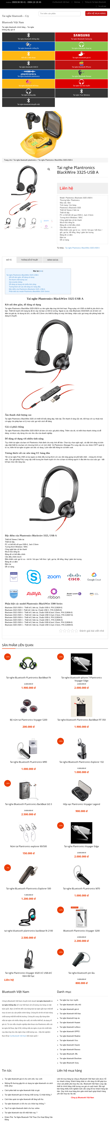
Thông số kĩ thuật (29, 260)
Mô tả (9, 260)
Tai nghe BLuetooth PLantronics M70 (81, 888)
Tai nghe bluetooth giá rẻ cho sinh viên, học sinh (23, 1079)
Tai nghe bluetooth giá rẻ (81, 58)
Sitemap (77, 2)
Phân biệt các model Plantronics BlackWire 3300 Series (29, 291)
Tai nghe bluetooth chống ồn (28, 48)
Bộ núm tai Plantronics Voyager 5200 (28, 719)
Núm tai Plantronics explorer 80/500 (28, 846)
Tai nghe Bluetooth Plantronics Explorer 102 (81, 762)
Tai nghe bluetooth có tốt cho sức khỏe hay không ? (25, 1104)
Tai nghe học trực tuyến (81, 86)
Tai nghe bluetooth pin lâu (81, 972)
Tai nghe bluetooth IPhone (81, 67)
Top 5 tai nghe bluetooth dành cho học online (22, 1108)
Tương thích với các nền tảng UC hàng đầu (25, 287)
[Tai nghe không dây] (28, 91)
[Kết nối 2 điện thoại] (28, 53)
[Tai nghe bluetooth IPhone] (81, 63)
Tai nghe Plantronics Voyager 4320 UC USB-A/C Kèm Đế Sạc (28, 974)
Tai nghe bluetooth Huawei (70, 1023)
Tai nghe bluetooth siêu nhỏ (70, 1005)
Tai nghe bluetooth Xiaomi (70, 1045)
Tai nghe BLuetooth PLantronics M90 (28, 762)
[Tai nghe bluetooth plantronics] (28, 72)
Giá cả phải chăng (15, 282)
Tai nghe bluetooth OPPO (70, 1031)
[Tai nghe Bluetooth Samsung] (81, 35)
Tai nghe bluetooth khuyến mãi (28, 104)
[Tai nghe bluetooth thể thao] (28, 82)
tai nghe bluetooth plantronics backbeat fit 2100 (28, 930)
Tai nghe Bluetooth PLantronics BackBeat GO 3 (28, 804)
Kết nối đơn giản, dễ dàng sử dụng (21, 277)
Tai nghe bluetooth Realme (70, 1036)
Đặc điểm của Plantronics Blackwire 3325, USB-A (27, 289)
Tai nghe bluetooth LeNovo (70, 1027)
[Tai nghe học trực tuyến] (81, 82)
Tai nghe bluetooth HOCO (28, 67)
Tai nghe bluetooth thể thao (28, 86)
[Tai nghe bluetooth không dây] (28, 35)
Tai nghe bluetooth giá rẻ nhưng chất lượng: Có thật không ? (28, 1095)
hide (41, 271)
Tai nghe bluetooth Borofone (70, 1058)
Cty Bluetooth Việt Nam (60, 2)
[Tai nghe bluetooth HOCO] (28, 63)
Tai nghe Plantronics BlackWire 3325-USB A (82, 248)
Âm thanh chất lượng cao (18, 280)
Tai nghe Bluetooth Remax (81, 76)
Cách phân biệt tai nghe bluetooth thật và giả (22, 1090)
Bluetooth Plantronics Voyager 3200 (81, 930)
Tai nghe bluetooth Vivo (69, 1040)
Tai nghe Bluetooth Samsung (81, 39)
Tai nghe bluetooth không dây (28, 39)
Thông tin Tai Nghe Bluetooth (95, 2)
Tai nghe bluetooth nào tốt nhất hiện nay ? (21, 1113)
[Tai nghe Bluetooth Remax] (81, 72)
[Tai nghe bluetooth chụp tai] (81, 44)
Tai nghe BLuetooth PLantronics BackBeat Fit (28, 677)
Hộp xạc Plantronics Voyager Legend (81, 804)
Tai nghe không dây (28, 95)
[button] (48, 169)
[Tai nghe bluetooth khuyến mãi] (28, 100)
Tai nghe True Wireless (81, 95)
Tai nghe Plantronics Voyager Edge (81, 846)
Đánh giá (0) (52, 260)
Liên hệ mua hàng (96, 13)
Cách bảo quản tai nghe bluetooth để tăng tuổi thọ (24, 1099)
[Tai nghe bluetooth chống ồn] (28, 44)
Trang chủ (8, 160)
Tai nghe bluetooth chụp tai (81, 48)
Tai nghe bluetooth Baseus (70, 1049)
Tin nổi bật (102, 6)
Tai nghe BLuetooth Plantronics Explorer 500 (28, 888)
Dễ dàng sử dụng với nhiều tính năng (22, 284)
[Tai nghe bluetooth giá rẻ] (81, 53)
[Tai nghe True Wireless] (81, 91)
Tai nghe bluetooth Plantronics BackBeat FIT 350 (81, 719)
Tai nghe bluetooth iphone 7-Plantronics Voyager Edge (81, 679)
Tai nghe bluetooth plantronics (29, 76)
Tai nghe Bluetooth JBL (69, 1054)
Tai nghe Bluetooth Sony (69, 1063)
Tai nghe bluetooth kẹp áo (70, 1018)
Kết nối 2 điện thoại (28, 58)
